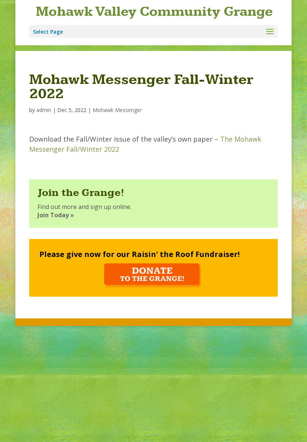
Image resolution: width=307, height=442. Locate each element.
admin (43, 109)
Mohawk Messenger (117, 109)
